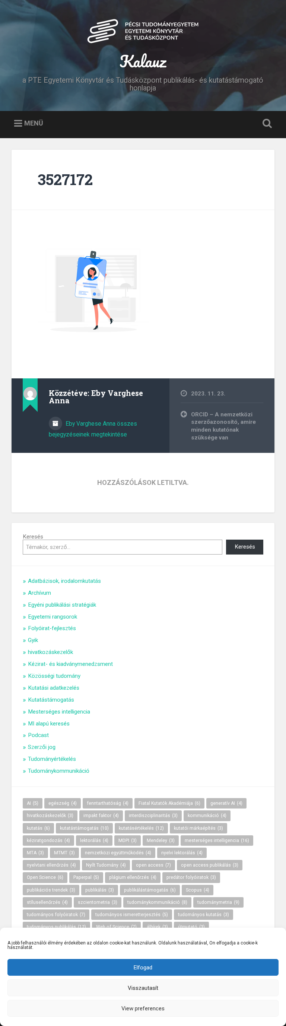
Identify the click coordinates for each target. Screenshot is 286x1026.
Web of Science (116, 927)
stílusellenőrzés (47, 902)
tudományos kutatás (203, 914)
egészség (62, 803)
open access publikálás (209, 865)
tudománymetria (218, 902)
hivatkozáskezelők (50, 652)
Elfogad (143, 967)
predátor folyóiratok (191, 877)
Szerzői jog (41, 747)
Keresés (33, 536)
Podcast (38, 735)
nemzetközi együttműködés (118, 852)
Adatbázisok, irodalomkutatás (64, 581)
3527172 (65, 179)
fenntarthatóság (107, 803)
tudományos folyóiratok (56, 914)
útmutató (191, 927)
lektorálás (94, 840)
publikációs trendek (51, 890)
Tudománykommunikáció (58, 771)
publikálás (99, 890)
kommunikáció (207, 815)
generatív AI (226, 803)
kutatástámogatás (84, 828)
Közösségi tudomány (54, 676)
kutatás (38, 828)
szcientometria (97, 902)
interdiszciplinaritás (153, 815)
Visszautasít (143, 988)
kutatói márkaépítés (198, 828)
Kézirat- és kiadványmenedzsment (70, 664)
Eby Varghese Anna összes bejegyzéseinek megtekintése (93, 429)
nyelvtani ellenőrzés (51, 865)
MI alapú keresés (49, 723)
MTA (35, 852)
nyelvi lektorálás (182, 852)
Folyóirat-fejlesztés (52, 628)
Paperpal (86, 877)
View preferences (143, 1008)
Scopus (197, 890)
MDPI (127, 840)
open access (153, 865)
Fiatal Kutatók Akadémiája (169, 803)
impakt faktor (101, 815)
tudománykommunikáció (157, 902)
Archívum (39, 593)
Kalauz (143, 61)
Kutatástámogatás (51, 699)
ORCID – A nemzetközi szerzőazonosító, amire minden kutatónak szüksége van (223, 426)
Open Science (45, 877)
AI (32, 803)
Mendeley (161, 840)
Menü (33, 123)
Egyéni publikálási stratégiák (62, 604)
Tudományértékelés (52, 759)
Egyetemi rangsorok (52, 616)
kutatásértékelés (141, 828)
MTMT (64, 852)
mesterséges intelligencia (217, 840)
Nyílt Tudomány (106, 865)
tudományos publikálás (56, 927)
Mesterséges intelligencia (59, 711)
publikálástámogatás (150, 890)
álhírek (157, 927)
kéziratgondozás (48, 840)
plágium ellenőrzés (132, 877)
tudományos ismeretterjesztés (131, 914)
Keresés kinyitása (266, 123)
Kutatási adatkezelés (53, 687)
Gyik (33, 640)
